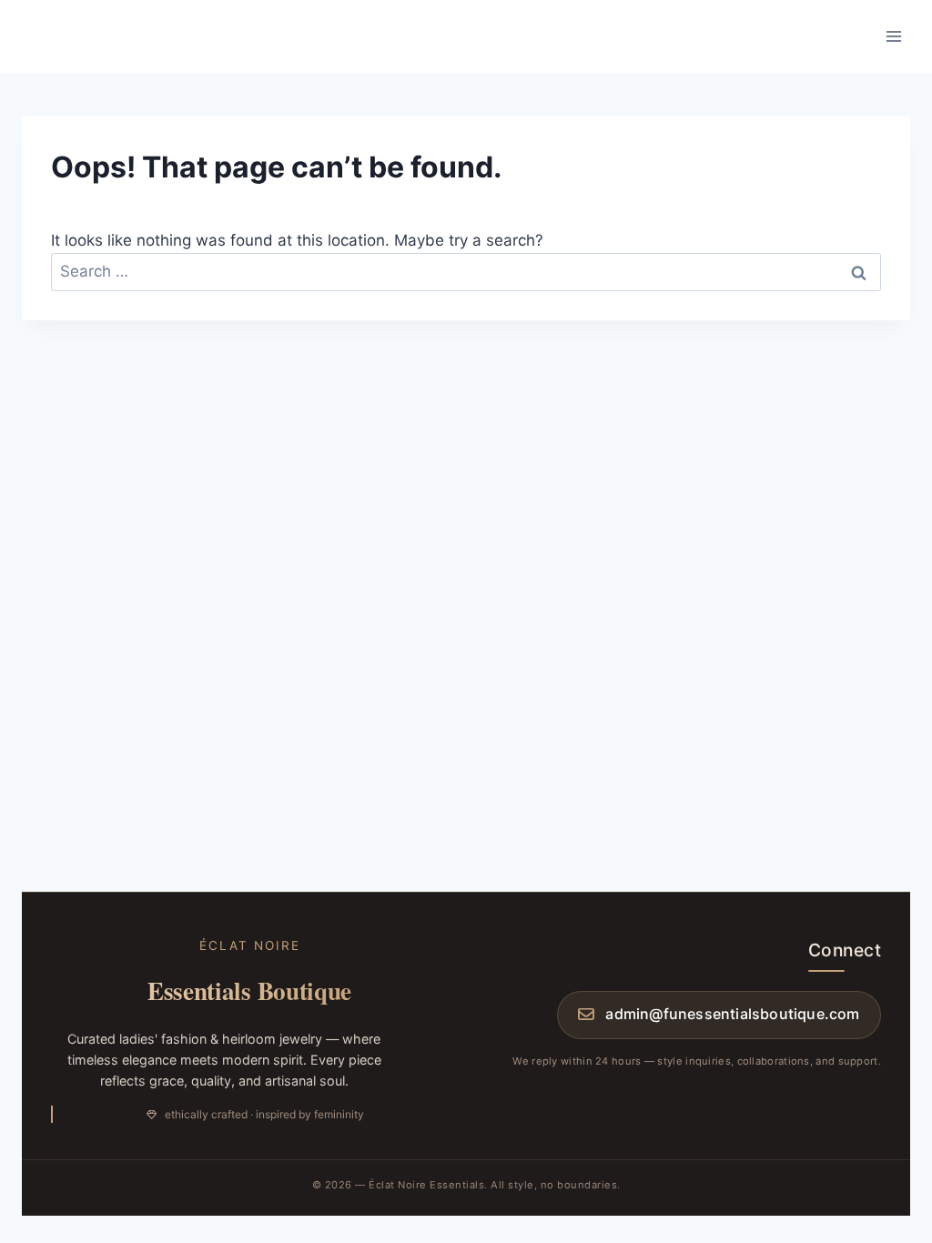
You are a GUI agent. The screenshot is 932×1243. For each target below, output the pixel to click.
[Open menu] (893, 36)
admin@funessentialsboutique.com (732, 1014)
